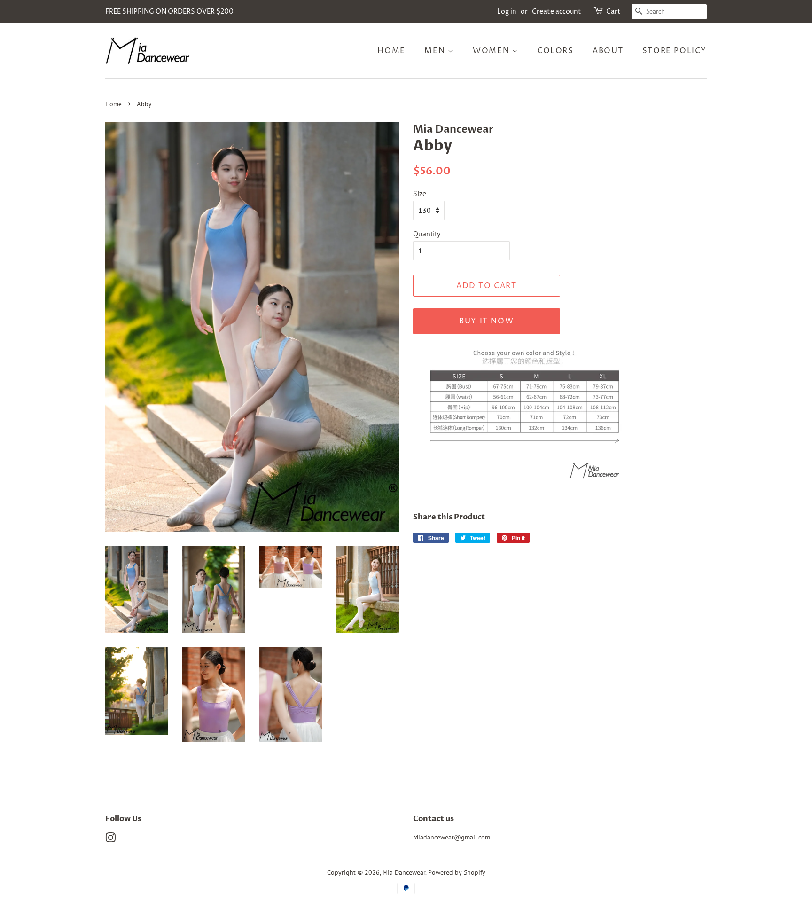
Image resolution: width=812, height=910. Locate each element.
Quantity (426, 233)
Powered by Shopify (456, 872)
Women (492, 51)
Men (435, 51)
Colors (555, 51)
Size (419, 193)
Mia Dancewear (404, 872)
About (608, 51)
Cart (613, 11)
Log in (506, 11)
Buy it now (486, 321)
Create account (556, 11)
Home (391, 51)
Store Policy (674, 51)
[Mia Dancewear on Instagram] (110, 839)
